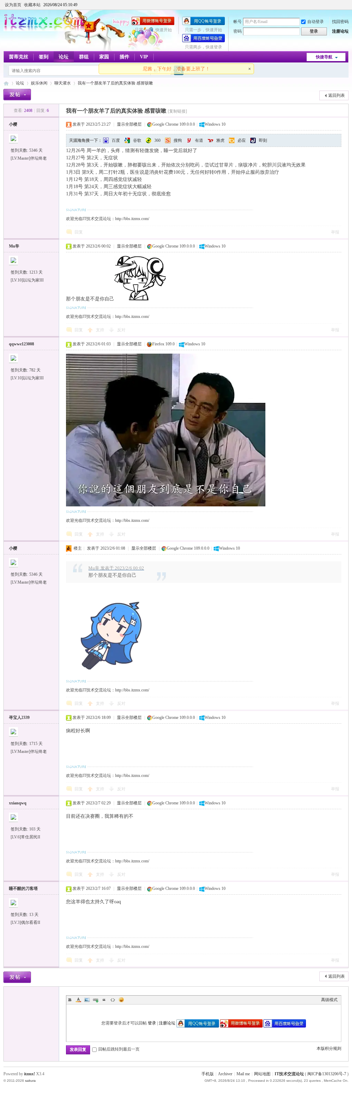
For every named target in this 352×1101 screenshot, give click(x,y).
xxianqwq (17, 803)
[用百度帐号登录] (203, 40)
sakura (30, 1080)
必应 (242, 140)
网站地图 (262, 1073)
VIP (144, 56)
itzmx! (29, 1073)
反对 (121, 330)
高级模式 (329, 999)
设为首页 (13, 4)
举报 (335, 232)
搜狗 (178, 140)
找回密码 (340, 21)
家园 (104, 56)
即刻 (263, 140)
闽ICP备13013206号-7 (326, 1073)
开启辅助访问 (347, 5)
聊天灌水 (62, 83)
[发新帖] (17, 94)
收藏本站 (32, 4)
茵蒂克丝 (18, 56)
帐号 (237, 21)
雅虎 (220, 140)
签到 (43, 56)
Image (87, 999)
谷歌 (137, 140)
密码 (237, 31)
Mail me (243, 1073)
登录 (152, 1023)
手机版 (207, 1073)
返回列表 (336, 95)
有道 (199, 140)
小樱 (13, 124)
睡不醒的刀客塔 (23, 888)
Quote (104, 999)
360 (157, 140)
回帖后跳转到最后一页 (119, 1049)
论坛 (63, 56)
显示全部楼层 (129, 124)
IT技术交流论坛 (289, 1073)
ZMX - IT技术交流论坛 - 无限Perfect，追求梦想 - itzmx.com (6, 83)
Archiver (225, 1073)
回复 (79, 232)
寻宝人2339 (19, 717)
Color (78, 999)
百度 (116, 140)
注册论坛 (340, 31)
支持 (100, 330)
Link (95, 999)
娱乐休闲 (39, 83)
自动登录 (315, 21)
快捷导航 (324, 57)
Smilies (121, 999)
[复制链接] (177, 111)
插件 (124, 56)
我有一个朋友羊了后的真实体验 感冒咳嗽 (115, 83)
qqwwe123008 (21, 344)
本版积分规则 (329, 1048)
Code (112, 999)
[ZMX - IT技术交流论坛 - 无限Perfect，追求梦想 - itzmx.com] (44, 29)
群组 (84, 56)
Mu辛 (14, 246)
